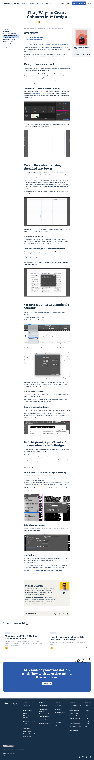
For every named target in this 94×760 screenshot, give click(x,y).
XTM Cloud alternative (75, 726)
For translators (58, 715)
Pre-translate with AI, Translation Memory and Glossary (29, 721)
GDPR (86, 718)
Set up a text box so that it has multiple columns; (39, 42)
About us (87, 705)
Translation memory (28, 710)
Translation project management (44, 706)
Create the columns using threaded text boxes (10, 36)
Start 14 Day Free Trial (79, 3)
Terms (86, 726)
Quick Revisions (27, 731)
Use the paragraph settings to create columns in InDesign (10, 45)
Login (62, 3)
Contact (87, 708)
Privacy (87, 721)
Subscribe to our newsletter (32, 570)
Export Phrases (27, 736)
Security (87, 723)
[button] (16, 3)
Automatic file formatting (29, 734)
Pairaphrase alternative (75, 716)
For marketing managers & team (59, 706)
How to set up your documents (34, 37)
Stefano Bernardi (45, 22)
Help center (88, 716)
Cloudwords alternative (75, 705)
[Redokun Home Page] (6, 3)
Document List (26, 705)
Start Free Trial (47, 683)
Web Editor (26, 708)
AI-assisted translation (45, 723)
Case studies (58, 722)
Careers (87, 710)
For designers (58, 709)
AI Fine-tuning (26, 728)
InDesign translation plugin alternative (74, 729)
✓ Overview (6, 31)
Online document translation (43, 710)
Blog (56, 725)
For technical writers (60, 712)
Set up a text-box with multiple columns (9, 40)
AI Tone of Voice (27, 726)
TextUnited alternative (75, 721)
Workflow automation (44, 714)
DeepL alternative (74, 708)
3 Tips (60, 81)
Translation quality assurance (43, 719)
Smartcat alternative (75, 718)
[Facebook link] (55, 614)
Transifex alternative (75, 723)
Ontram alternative (74, 713)
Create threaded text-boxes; (33, 39)
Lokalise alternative (74, 710)
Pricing (32, 3)
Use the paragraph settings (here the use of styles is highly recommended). (47, 44)
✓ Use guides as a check (9, 33)
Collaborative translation (45, 716)
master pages (36, 93)
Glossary (25, 713)
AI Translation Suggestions (26, 716)
